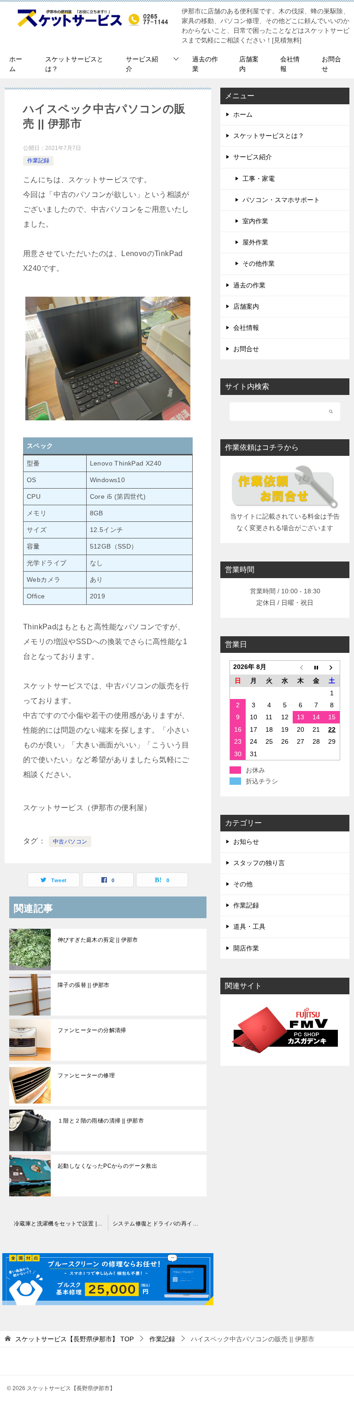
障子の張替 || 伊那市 (84, 985)
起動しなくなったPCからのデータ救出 (107, 1166)
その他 (243, 884)
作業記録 (38, 160)
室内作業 (255, 221)
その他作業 (258, 263)
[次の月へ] (332, 668)
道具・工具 (249, 926)
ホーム (15, 63)
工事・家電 (258, 178)
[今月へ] (316, 668)
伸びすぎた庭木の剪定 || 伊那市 (98, 940)
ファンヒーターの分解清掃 (92, 1030)
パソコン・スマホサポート (281, 199)
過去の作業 (205, 63)
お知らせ (246, 841)
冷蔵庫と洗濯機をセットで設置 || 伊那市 (61, 1223)
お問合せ (331, 63)
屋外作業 (255, 242)
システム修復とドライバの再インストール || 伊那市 (161, 1223)
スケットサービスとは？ (74, 63)
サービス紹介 (142, 63)
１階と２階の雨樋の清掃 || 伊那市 (101, 1120)
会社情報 (290, 63)
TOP (74, 1339)
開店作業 (246, 948)
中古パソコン (70, 841)
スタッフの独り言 (259, 862)
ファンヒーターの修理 (86, 1075)
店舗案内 (249, 63)
